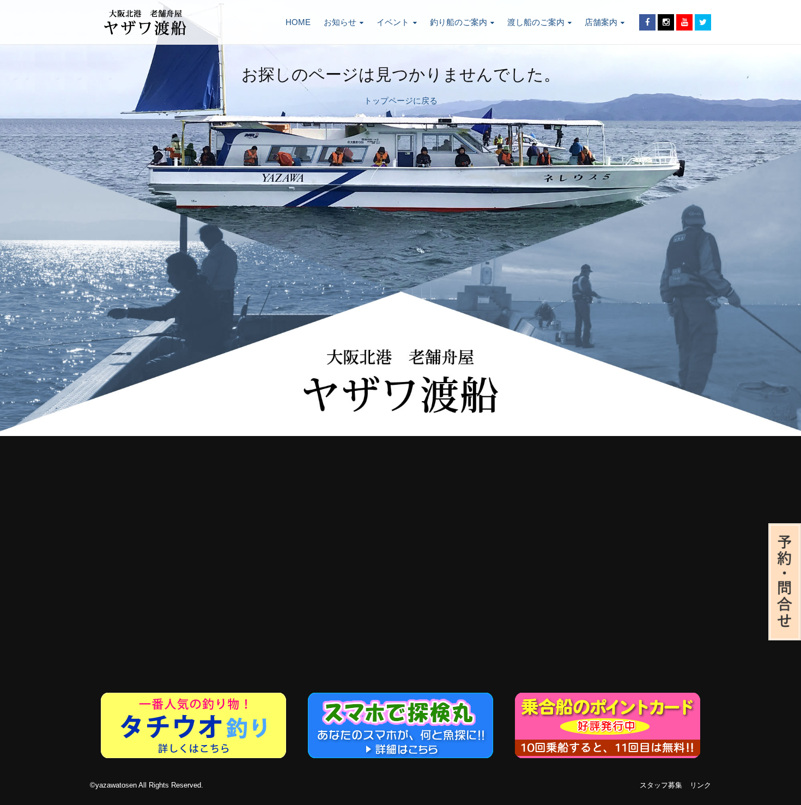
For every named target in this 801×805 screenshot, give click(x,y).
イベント (393, 22)
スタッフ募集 (661, 785)
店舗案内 (601, 22)
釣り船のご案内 (458, 22)
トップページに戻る (401, 100)
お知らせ (340, 22)
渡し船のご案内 (536, 22)
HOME (298, 22)
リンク (700, 785)
